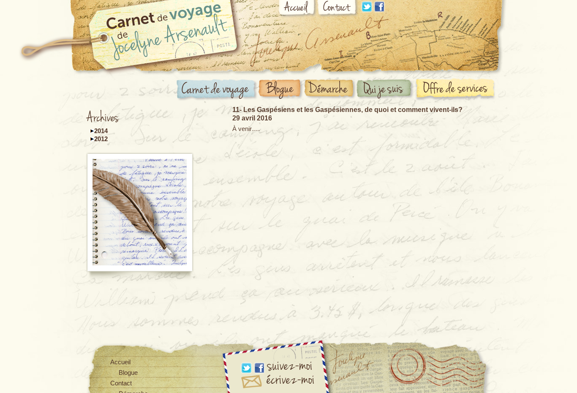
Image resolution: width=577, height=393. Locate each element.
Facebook (379, 6)
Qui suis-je (386, 90)
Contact (337, 9)
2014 (101, 130)
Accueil (298, 9)
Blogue (281, 90)
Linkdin (366, 6)
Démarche (330, 89)
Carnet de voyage (217, 90)
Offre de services (457, 89)
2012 (101, 138)
